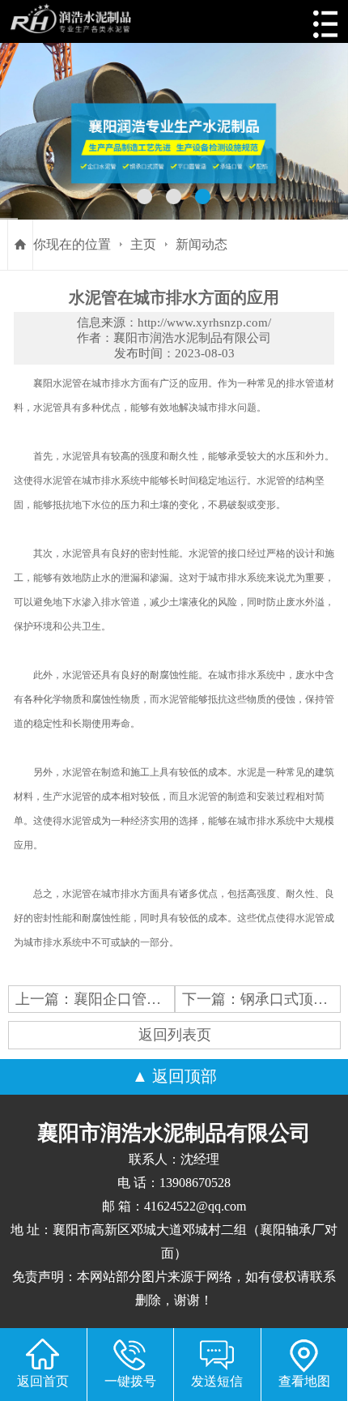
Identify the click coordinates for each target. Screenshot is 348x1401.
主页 (143, 244)
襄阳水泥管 (57, 383)
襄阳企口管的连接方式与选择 (168, 999)
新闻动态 (201, 244)
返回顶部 (184, 1076)
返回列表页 (174, 1035)
